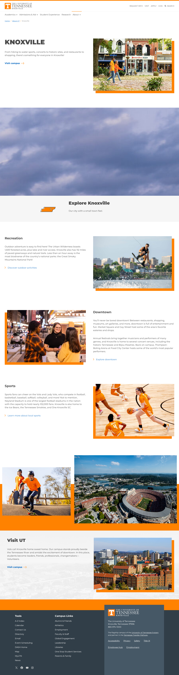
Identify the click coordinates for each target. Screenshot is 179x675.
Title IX (147, 641)
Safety (137, 641)
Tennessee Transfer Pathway (136, 635)
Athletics (59, 625)
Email (17, 638)
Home (7, 21)
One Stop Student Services (68, 651)
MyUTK (18, 656)
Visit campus (12, 63)
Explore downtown (106, 359)
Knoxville (25, 21)
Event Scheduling (24, 643)
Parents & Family (63, 656)
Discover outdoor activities (22, 267)
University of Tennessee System (145, 633)
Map (17, 651)
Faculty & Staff (62, 634)
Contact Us (20, 630)
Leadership (60, 643)
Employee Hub (115, 647)
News (17, 660)
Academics (10, 14)
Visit (147, 6)
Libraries (59, 647)
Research (66, 14)
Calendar (19, 625)
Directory (19, 634)
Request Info (136, 6)
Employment (132, 647)
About (76, 14)
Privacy (126, 641)
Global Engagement (65, 638)
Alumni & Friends (63, 621)
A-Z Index (19, 621)
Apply (153, 6)
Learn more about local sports (24, 415)
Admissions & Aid (27, 14)
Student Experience (50, 14)
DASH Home (21, 647)
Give (160, 6)
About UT (15, 21)
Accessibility (114, 641)
